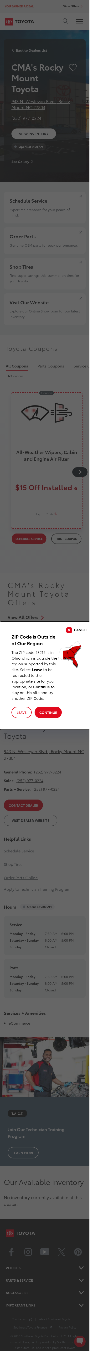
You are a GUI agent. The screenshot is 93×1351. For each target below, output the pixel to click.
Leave (21, 712)
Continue (48, 712)
